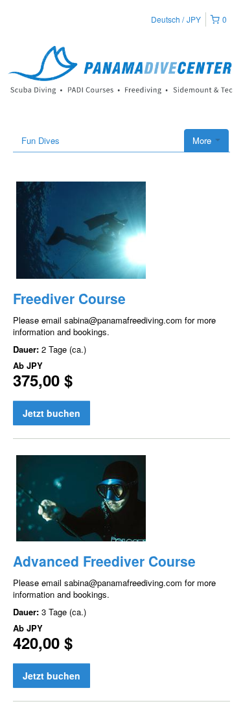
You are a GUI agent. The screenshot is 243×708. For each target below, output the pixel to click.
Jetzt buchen (51, 413)
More (203, 140)
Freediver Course (69, 298)
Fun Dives (40, 140)
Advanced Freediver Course (104, 561)
